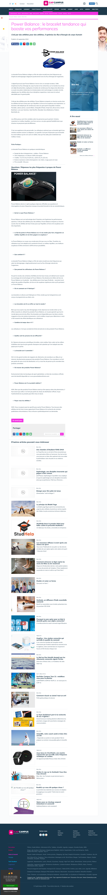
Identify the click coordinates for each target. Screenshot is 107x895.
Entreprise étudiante (53, 874)
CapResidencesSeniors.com (44, 877)
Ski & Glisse (69, 857)
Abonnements (38, 861)
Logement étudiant (39, 864)
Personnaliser (10, 888)
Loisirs (44, 861)
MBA (85, 847)
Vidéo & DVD (66, 868)
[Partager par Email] (34, 44)
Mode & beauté (47, 9)
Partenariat (91, 833)
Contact (22, 3)
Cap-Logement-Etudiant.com (61, 877)
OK (62, 434)
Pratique (42, 858)
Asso (76, 9)
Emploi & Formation (53, 13)
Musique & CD (51, 868)
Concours (58, 868)
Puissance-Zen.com (76, 877)
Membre (85, 3)
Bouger (75, 857)
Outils (86, 850)
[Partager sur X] (21, 44)
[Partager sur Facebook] (14, 434)
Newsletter (30, 3)
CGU (59, 831)
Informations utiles (32, 866)
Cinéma (72, 868)
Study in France (92, 835)
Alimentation (78, 861)
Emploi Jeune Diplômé (52, 850)
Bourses (57, 871)
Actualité (60, 13)
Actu (81, 9)
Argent (70, 9)
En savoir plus (17, 420)
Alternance (42, 850)
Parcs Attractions (49, 857)
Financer (89, 864)
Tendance (65, 13)
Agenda (87, 9)
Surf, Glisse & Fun (32, 857)
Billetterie (94, 868)
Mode (72, 861)
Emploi (11, 9)
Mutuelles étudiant (86, 871)
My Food (46, 13)
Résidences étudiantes (52, 864)
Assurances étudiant (74, 871)
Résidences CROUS (76, 864)
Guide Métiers (36, 847)
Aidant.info (30, 879)
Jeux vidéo (78, 868)
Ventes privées (36, 13)
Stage (29, 850)
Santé (31, 13)
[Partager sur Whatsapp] (31, 44)
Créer (28, 874)
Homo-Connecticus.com (89, 877)
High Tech (95, 9)
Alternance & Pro (46, 847)
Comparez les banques (34, 871)
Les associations (42, 874)
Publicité (90, 831)
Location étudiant (65, 864)
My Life (69, 13)
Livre (83, 868)
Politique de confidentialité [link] (10, 891)
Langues (70, 847)
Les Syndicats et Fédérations (77, 874)
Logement (27, 9)
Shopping (42, 13)
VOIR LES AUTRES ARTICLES (87, 155)
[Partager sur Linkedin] (27, 44)
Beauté (19, 13)
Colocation (30, 864)
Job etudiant (35, 850)
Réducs (94, 861)
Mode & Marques (25, 13)
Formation (18, 9)
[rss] (15, 3)
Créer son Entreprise (78, 850)
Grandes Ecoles (78, 847)
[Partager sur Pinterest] (24, 44)
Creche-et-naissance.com (41, 879)
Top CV (46, 851)
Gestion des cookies (67, 886)
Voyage (56, 9)
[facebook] (10, 3)
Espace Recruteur (32, 851)
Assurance (55, 861)
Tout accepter (10, 885)
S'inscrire (92, 3)
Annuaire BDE (64, 874)
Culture (63, 9)
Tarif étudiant (36, 9)
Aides (84, 864)
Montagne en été (60, 857)
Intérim (62, 850)
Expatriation (68, 850)
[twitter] (13, 3)
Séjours (89, 857)
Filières (29, 847)
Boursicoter (64, 871)
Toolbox (54, 847)
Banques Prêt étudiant (47, 871)
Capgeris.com (31, 877)
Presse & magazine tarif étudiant (36, 868)
